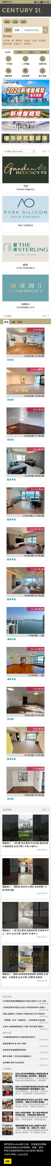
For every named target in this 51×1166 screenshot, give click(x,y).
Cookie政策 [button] (22, 1154)
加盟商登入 (7, 1)
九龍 (15, 22)
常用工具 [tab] (31, 52)
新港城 (42, 40)
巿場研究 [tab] (19, 52)
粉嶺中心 (18, 43)
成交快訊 (7, 996)
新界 (23, 22)
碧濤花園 (7, 43)
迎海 (35, 40)
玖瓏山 (27, 40)
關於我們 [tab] (43, 52)
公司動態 (7, 1068)
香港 (7, 22)
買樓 (8, 30)
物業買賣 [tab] (7, 52)
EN (45, 1)
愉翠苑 (27, 43)
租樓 (17, 30)
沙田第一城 (8, 40)
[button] (48, 93)
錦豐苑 (19, 40)
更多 (44, 151)
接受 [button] (8, 1161)
